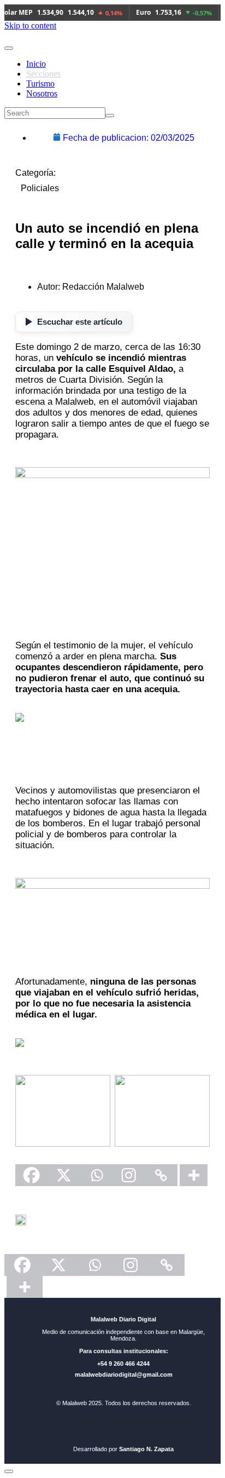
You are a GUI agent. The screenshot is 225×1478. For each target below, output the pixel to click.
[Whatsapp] (96, 1175)
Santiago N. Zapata (146, 1449)
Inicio (36, 63)
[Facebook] (31, 1175)
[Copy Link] (161, 1175)
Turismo (40, 83)
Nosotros (41, 93)
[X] (64, 1175)
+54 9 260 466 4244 (123, 1363)
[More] (193, 1175)
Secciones (43, 73)
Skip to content (30, 25)
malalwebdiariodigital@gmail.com (124, 1374)
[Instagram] (128, 1175)
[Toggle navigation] (8, 48)
